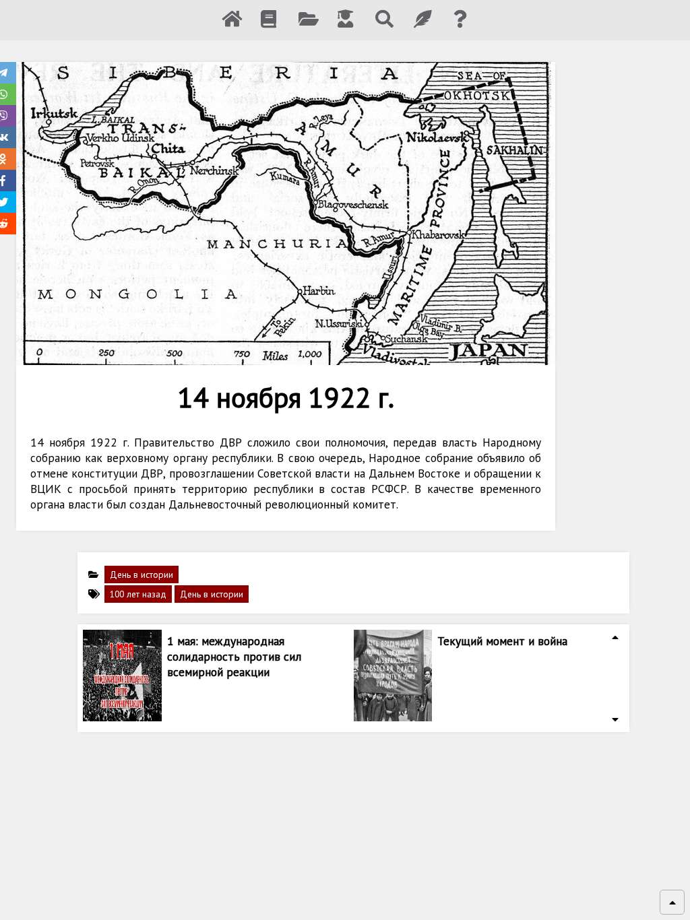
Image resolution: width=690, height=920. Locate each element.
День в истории (141, 574)
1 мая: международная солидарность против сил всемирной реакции (234, 656)
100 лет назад (138, 594)
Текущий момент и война (502, 641)
